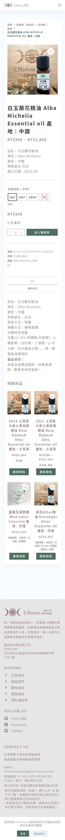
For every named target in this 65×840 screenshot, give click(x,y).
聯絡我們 (28, 759)
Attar (45, 545)
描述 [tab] (32, 280)
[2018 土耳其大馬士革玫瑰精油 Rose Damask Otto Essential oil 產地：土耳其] (19, 402)
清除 (10, 204)
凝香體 (22, 541)
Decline (39, 833)
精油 (24, 256)
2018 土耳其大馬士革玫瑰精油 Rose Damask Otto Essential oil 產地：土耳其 (19, 435)
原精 (34, 260)
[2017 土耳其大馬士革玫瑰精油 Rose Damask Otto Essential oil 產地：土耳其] (46, 402)
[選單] (59, 5)
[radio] (12, 197)
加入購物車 (42, 232)
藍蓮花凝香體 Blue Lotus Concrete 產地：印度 (19, 519)
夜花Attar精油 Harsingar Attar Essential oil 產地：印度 (46, 521)
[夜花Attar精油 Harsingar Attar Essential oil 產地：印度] (46, 493)
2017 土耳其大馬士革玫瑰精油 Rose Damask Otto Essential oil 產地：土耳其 (46, 435)
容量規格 (13, 189)
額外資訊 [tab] (32, 288)
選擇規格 (19, 472)
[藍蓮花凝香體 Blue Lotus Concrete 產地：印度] (19, 493)
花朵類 (17, 256)
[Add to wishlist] (8, 265)
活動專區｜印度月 (17, 537)
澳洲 (16, 260)
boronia (25, 260)
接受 (23, 833)
